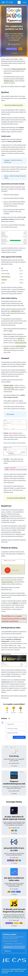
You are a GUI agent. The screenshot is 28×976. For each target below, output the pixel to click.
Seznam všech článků (8, 971)
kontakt (24, 969)
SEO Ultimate (10, 414)
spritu (10, 331)
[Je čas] (14, 960)
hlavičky (20, 338)
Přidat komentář (20, 737)
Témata (17, 971)
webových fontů (15, 311)
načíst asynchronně (20, 342)
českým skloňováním (7, 582)
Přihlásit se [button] (7, 951)
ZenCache (7, 160)
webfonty (15, 603)
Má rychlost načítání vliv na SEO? (13, 105)
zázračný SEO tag (9, 387)
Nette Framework (5, 276)
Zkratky (22, 971)
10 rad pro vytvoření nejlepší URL (16, 498)
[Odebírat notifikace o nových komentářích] (9, 718)
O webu (24, 2)
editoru (9, 81)
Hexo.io (6, 176)
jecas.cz (6, 969)
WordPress (4, 279)
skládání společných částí (18, 69)
